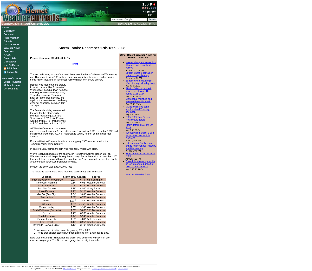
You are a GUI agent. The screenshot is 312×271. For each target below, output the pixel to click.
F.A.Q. (7, 55)
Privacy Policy (123, 269)
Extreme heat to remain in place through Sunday (139, 74)
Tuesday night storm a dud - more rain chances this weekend (140, 135)
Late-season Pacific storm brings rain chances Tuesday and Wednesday (141, 146)
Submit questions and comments (104, 269)
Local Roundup (12, 82)
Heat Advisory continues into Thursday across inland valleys (141, 65)
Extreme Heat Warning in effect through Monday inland (141, 82)
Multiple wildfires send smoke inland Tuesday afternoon (138, 109)
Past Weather (11, 37)
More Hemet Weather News (138, 174)
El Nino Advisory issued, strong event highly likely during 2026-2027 (139, 91)
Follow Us (12, 72)
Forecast (9, 34)
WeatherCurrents (11, 78)
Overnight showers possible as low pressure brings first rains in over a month (140, 164)
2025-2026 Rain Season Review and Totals (138, 118)
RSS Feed (12, 68)
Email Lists (10, 58)
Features (9, 51)
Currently (9, 31)
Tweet (75, 64)
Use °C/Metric (11, 65)
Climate (8, 41)
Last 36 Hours (12, 44)
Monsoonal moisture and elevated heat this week (139, 100)
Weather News (12, 48)
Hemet (5, 27)
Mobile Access (12, 85)
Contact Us (10, 61)
